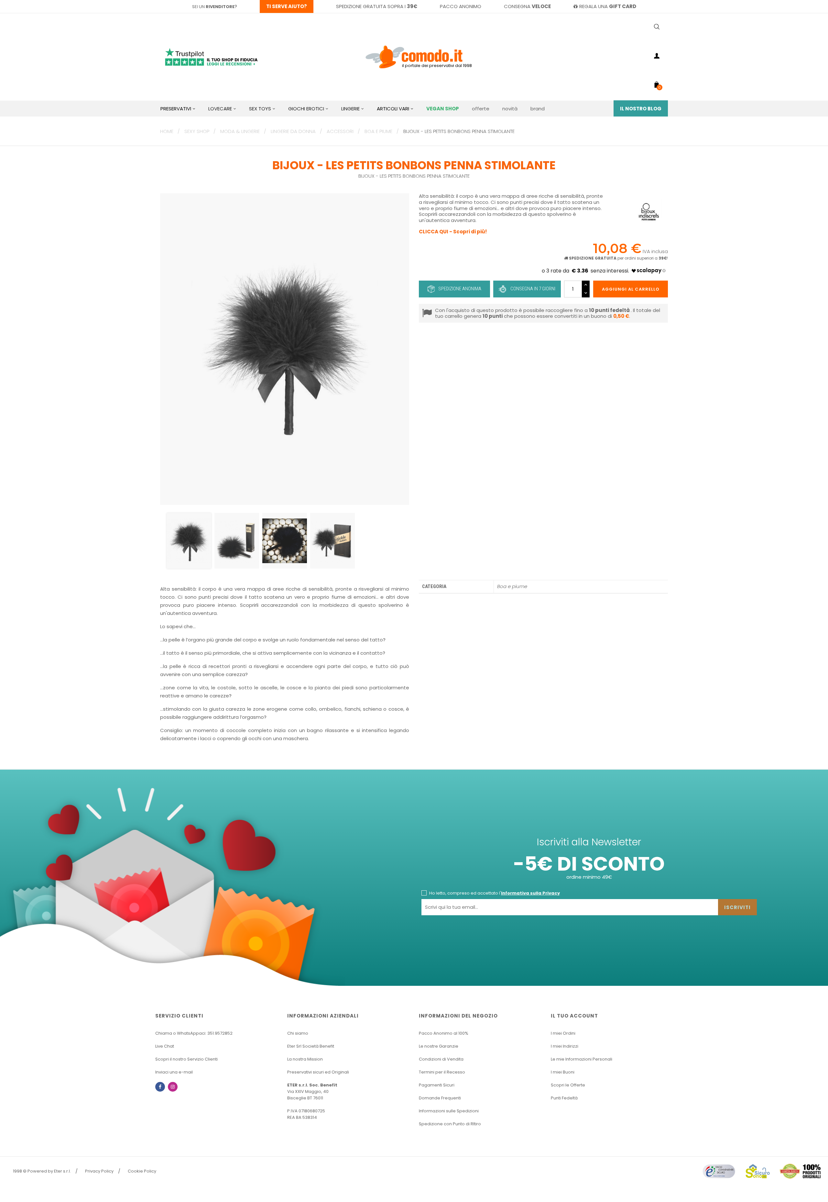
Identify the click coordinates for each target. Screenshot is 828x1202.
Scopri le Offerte (568, 1085)
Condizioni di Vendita (441, 1059)
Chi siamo (297, 1033)
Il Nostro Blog (640, 108)
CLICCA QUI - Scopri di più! (453, 231)
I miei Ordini (563, 1033)
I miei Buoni (562, 1072)
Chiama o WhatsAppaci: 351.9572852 (194, 1033)
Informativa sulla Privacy (530, 893)
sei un (213, 7)
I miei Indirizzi (564, 1046)
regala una (607, 6)
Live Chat (164, 1046)
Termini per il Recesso (442, 1072)
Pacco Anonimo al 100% (443, 1033)
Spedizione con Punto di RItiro (450, 1124)
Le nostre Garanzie (438, 1046)
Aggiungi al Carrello (630, 289)
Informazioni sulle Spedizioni (449, 1111)
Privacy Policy (99, 1171)
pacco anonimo (460, 6)
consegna (527, 6)
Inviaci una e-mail (174, 1072)
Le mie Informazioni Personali (581, 1059)
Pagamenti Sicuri (436, 1085)
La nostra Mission (305, 1059)
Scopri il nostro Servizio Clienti (186, 1059)
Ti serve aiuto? (286, 6)
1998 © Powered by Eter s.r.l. (42, 1171)
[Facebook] (160, 1087)
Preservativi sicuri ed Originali (318, 1072)
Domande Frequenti (440, 1098)
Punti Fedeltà (564, 1098)
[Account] (656, 57)
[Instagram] (173, 1087)
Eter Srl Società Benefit (310, 1046)
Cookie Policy (142, 1171)
